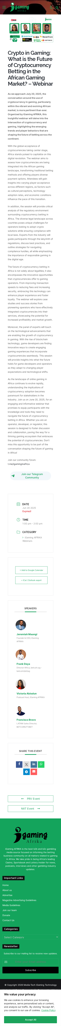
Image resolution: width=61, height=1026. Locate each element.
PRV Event (33, 798)
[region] (30, 1008)
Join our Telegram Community (32, 476)
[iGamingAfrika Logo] (19, 7)
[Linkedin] (34, 764)
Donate (6, 915)
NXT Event (27, 808)
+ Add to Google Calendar (31, 570)
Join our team (9, 910)
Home (5, 885)
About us (7, 890)
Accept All (30, 1019)
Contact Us (8, 920)
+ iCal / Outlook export (31, 580)
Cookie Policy (48, 1010)
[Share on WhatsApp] (41, 764)
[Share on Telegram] (26, 772)
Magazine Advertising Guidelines (19, 900)
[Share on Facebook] (19, 764)
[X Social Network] (26, 764)
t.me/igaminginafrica (19, 464)
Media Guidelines (11, 905)
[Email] (34, 772)
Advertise (7, 895)
